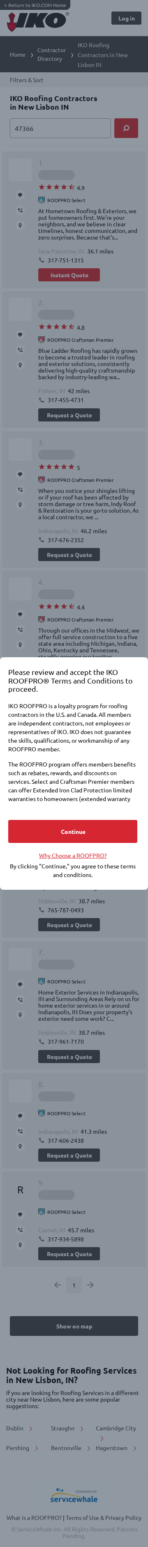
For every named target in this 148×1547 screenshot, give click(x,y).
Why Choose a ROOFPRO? (73, 855)
